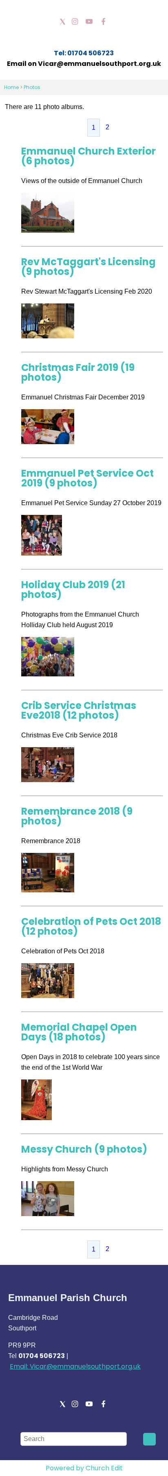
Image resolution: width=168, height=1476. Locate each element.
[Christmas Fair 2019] (47, 441)
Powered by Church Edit (84, 1468)
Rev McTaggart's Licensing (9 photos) (88, 266)
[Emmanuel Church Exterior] (47, 230)
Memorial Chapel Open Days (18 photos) (79, 1032)
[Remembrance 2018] (47, 890)
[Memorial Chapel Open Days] (36, 1117)
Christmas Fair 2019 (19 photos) (78, 372)
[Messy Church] (47, 1213)
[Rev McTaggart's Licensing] (47, 336)
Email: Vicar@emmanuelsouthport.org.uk (75, 1366)
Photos (32, 87)
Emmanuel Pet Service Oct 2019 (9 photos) (87, 478)
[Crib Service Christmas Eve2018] (47, 779)
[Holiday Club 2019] (47, 674)
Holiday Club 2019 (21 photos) (73, 589)
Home (11, 87)
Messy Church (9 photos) (84, 1149)
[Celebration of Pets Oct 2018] (47, 995)
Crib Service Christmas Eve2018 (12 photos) (78, 710)
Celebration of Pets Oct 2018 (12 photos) (91, 926)
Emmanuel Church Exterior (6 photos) (88, 156)
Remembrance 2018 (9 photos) (77, 816)
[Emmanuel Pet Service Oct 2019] (41, 553)
